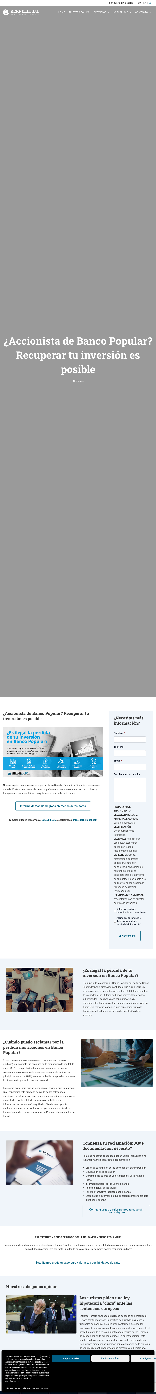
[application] (107, 12)
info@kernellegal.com (85, 820)
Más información (12, 1381)
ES (150, 3)
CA (139, 3)
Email (118, 760)
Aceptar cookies (70, 1358)
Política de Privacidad (30, 1388)
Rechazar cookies (110, 1358)
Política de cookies (12, 1388)
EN (144, 3)
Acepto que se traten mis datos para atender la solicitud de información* (129, 921)
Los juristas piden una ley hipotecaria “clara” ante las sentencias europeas (106, 1303)
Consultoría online (121, 3)
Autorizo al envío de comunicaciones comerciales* (131, 911)
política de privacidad (125, 903)
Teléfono (119, 746)
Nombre (119, 733)
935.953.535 (49, 820)
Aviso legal (45, 1388)
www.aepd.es (122, 891)
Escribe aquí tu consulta (127, 774)
